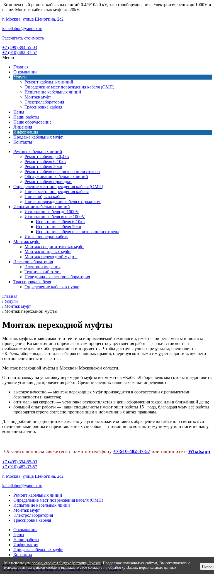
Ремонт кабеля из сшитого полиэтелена (62, 171)
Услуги (20, 77)
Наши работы (26, 117)
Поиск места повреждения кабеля (57, 191)
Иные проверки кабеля (46, 236)
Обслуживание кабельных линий (56, 176)
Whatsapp (199, 451)
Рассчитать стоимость (23, 38)
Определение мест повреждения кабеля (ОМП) (69, 87)
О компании (25, 72)
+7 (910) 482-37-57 (19, 52)
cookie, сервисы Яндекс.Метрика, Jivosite (66, 563)
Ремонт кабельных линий (49, 82)
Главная (20, 67)
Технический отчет (43, 271)
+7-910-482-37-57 (131, 451)
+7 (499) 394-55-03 (19, 47)
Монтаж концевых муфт (48, 251)
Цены (18, 112)
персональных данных (157, 567)
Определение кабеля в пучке (52, 286)
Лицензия (22, 127)
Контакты (22, 142)
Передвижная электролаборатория (57, 276)
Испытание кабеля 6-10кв (60, 221)
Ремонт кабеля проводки (48, 181)
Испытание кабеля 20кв (58, 226)
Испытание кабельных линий (53, 92)
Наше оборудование (32, 122)
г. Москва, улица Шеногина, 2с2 (33, 19)
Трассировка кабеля (43, 107)
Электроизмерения (42, 266)
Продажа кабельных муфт (38, 137)
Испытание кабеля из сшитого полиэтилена (77, 231)
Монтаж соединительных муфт (54, 246)
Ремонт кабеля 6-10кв (45, 161)
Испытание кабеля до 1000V (52, 211)
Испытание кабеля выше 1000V (55, 216)
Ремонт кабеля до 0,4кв (47, 156)
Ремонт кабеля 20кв (43, 166)
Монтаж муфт (38, 97)
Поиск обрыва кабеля (45, 196)
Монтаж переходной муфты (51, 256)
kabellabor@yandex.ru (22, 28)
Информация (25, 132)
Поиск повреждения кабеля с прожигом (63, 201)
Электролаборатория (44, 102)
